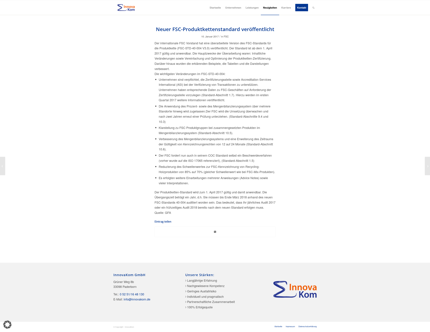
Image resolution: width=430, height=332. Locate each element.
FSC (226, 36)
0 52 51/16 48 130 (132, 294)
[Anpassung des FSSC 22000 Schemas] (2, 166)
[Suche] (313, 7)
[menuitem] (215, 7)
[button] (7, 324)
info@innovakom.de (137, 299)
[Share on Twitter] (215, 232)
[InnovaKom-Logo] (126, 7)
